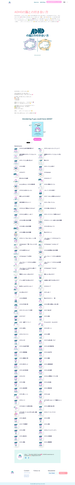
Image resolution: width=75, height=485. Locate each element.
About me (36, 2)
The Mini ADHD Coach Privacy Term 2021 (37, 483)
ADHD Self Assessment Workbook (26, 475)
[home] (10, 3)
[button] (64, 2)
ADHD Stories (27, 472)
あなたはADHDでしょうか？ (54, 2)
